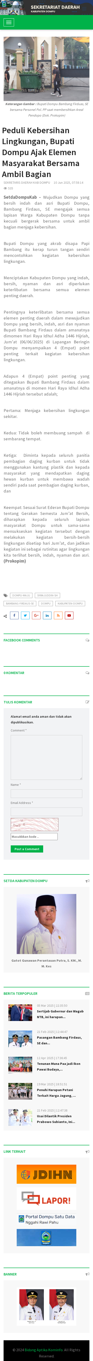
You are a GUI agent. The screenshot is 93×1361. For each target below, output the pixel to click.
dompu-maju (21, 595)
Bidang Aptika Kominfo (44, 1349)
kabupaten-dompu (70, 603)
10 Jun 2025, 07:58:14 (68, 182)
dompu (46, 603)
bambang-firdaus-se (20, 603)
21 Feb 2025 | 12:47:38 (52, 1110)
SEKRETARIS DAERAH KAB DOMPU (27, 182)
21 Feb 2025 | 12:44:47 (52, 1032)
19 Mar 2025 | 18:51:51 (52, 1084)
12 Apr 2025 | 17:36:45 (52, 1058)
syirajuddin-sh (47, 595)
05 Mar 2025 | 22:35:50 (52, 1005)
